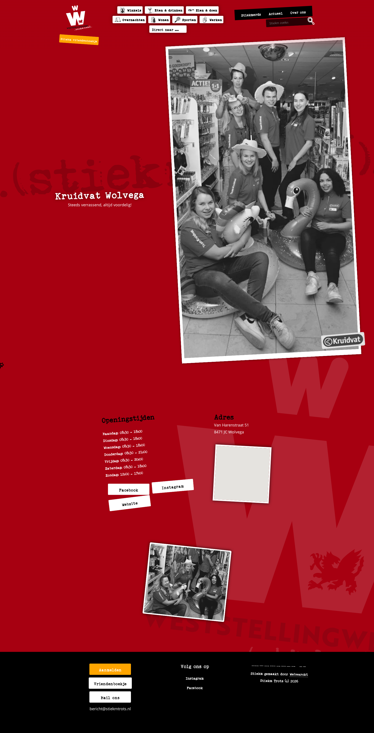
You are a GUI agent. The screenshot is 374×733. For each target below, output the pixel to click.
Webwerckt (299, 674)
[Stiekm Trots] (79, 17)
